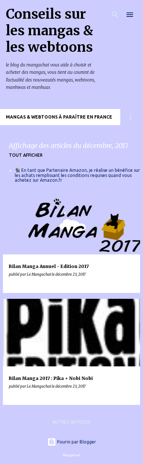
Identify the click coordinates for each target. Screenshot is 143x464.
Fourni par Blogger (76, 441)
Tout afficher (26, 155)
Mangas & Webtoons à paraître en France (59, 117)
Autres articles (71, 422)
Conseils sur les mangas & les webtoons (49, 30)
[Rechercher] (115, 14)
